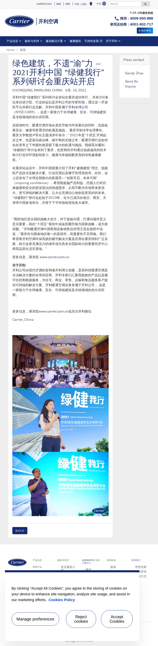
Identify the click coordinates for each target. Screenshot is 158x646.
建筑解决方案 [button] (54, 41)
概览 (88, 569)
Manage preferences (35, 619)
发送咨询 (140, 571)
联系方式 (140, 576)
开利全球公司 (78, 107)
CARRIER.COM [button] (44, 3)
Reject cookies (81, 619)
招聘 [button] (67, 3)
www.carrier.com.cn (54, 257)
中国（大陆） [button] (84, 5)
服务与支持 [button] (32, 41)
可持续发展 (94, 41)
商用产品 (37, 567)
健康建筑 (75, 41)
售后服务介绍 (68, 568)
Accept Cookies (117, 619)
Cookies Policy (62, 600)
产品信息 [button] (12, 41)
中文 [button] (102, 4)
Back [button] (19, 530)
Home (11, 49)
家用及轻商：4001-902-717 (131, 24)
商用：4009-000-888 (136, 18)
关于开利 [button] (111, 41)
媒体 (113, 567)
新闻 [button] (58, 3)
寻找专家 (140, 567)
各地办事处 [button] (144, 30)
